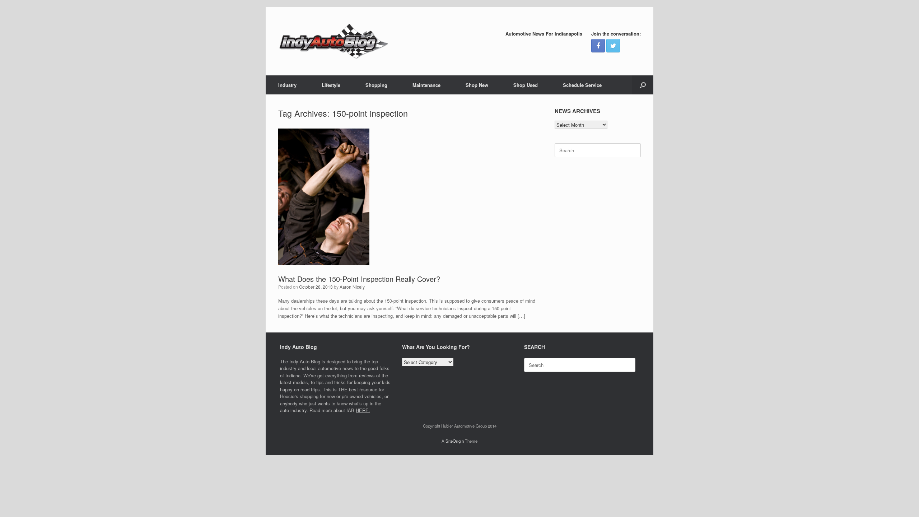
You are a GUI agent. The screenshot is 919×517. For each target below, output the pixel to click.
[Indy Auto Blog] (333, 41)
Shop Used (525, 84)
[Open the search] (642, 84)
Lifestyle (331, 84)
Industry (287, 84)
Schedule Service (582, 84)
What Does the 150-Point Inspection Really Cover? (359, 279)
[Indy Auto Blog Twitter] (613, 45)
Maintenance (426, 84)
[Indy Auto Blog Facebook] (598, 45)
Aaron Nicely (352, 287)
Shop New (477, 84)
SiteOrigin (454, 441)
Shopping (376, 84)
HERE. (363, 410)
